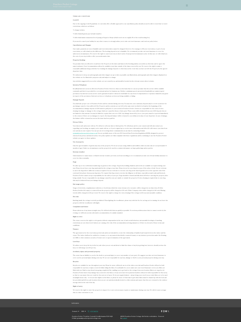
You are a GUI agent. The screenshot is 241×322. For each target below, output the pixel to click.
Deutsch (74, 311)
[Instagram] (164, 311)
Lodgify (124, 318)
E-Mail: (74, 318)
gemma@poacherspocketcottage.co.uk (85, 133)
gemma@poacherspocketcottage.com (89, 318)
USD (82, 311)
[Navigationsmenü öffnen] (187, 5)
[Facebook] (161, 311)
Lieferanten (75, 303)
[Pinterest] (166, 311)
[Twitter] (168, 311)
